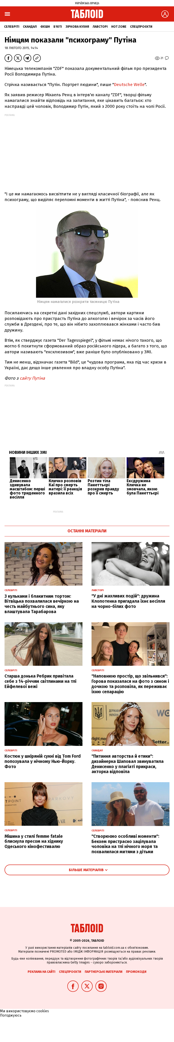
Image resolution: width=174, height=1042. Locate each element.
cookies (42, 1011)
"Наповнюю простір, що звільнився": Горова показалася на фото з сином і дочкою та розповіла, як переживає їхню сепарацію (130, 683)
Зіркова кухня (77, 27)
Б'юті (57, 27)
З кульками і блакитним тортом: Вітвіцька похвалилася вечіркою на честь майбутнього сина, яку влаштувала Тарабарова (42, 604)
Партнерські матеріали (103, 972)
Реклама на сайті (41, 972)
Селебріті (11, 27)
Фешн (45, 27)
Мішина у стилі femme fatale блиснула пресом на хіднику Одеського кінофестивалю (34, 841)
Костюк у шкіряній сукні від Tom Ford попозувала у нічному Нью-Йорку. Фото (43, 761)
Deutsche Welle (129, 84)
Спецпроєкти (141, 27)
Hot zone (118, 27)
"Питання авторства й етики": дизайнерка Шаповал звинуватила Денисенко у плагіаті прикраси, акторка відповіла (128, 764)
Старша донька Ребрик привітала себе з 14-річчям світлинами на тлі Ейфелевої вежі (40, 681)
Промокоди (136, 972)
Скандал (30, 27)
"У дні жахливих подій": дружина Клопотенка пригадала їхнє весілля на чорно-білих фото (128, 601)
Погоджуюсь (11, 1015)
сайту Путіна (32, 378)
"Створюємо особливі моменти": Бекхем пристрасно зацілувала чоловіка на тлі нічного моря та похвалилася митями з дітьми (125, 844)
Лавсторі (100, 27)
